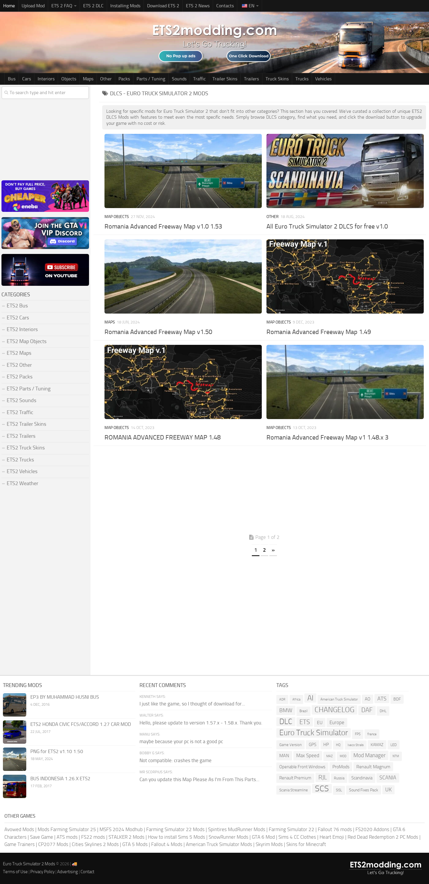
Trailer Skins (224, 79)
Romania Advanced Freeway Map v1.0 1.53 (163, 226)
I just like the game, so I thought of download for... (192, 704)
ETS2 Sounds (21, 400)
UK (388, 789)
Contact (87, 871)
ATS (381, 698)
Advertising (67, 871)
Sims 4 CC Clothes (297, 837)
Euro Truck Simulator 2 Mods (29, 863)
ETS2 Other (19, 365)
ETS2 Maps (19, 353)
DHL (383, 711)
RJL (322, 777)
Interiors (46, 79)
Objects (68, 79)
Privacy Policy (42, 871)
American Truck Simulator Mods (219, 844)
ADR (282, 699)
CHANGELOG (334, 709)
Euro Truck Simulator (313, 732)
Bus (11, 79)
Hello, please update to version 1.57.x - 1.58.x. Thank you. (200, 723)
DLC (285, 721)
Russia (339, 778)
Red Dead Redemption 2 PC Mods (383, 837)
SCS (322, 788)
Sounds (179, 79)
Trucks (301, 79)
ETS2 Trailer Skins (26, 424)
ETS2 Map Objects (26, 341)
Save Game (41, 837)
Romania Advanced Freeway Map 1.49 (318, 332)
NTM (396, 756)
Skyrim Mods (269, 844)
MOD (343, 756)
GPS (312, 744)
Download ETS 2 (163, 5)
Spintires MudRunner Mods (236, 829)
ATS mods (67, 837)
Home (9, 5)
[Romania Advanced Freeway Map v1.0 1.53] (182, 171)
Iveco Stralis (356, 745)
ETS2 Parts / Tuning (28, 388)
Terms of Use (15, 871)
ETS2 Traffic (20, 412)
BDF (397, 699)
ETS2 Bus (17, 305)
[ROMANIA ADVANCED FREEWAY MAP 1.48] (182, 382)
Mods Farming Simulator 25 (67, 829)
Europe (336, 722)
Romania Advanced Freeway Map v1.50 (158, 332)
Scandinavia (361, 778)
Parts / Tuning (151, 79)
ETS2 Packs (19, 376)
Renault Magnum (373, 766)
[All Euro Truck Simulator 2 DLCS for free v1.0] (344, 171)
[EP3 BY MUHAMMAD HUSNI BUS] (14, 705)
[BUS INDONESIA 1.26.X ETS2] (14, 786)
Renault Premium (295, 778)
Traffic (199, 79)
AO (367, 699)
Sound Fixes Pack (363, 790)
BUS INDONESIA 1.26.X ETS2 (60, 778)
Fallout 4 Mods (166, 844)
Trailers (251, 79)
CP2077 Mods (53, 844)
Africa (296, 699)
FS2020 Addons (372, 829)
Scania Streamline (293, 790)
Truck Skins (277, 79)
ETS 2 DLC (93, 5)
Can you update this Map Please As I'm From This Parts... (199, 779)
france (371, 734)
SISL (339, 790)
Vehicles (323, 79)
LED (393, 745)
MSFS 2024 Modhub (121, 829)
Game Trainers (19, 844)
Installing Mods (125, 5)
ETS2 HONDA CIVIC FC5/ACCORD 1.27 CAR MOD (80, 724)
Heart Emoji (332, 837)
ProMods (340, 766)
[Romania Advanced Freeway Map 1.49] (344, 276)
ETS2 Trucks (20, 459)
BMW (285, 710)
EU (319, 722)
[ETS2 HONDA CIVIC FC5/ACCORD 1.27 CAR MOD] (14, 732)
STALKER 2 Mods (126, 837)
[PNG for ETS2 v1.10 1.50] (14, 759)
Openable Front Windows (302, 766)
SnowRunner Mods (228, 837)
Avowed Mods (19, 829)
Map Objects (116, 216)
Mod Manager (369, 755)
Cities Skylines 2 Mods (95, 844)
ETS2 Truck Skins (26, 447)
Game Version (290, 745)
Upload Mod (33, 5)
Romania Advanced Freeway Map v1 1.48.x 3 (327, 437)
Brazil (303, 711)
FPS (357, 734)
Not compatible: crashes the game (175, 760)
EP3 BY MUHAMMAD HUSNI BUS (64, 697)
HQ (338, 745)
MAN (284, 755)
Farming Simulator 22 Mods (175, 829)
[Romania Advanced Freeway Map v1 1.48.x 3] (344, 382)
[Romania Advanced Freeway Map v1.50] (182, 276)
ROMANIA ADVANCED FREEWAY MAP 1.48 (162, 437)
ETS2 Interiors (22, 329)
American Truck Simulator (339, 699)
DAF (367, 710)
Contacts (225, 5)
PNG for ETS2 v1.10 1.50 (56, 751)
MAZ (329, 756)
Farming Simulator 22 (291, 829)
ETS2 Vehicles (22, 471)
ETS (304, 722)
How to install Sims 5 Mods (176, 837)
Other (106, 79)
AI (310, 698)
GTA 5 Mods (135, 844)
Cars (26, 79)
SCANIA (387, 777)
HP (326, 744)
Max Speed (307, 755)
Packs (124, 79)
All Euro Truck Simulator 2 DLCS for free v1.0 (327, 226)
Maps (88, 79)
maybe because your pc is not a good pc (181, 741)
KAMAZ (377, 744)
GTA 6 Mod (263, 837)
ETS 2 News (198, 5)
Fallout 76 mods (335, 829)
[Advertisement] (264, 491)
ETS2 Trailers (21, 436)
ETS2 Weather (22, 483)
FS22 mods (93, 837)
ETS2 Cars (18, 317)
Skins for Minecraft (306, 844)
